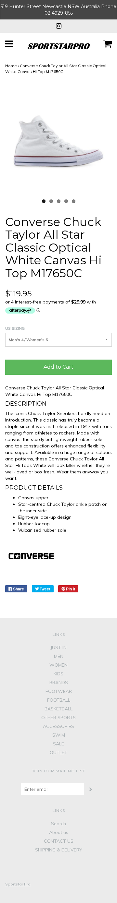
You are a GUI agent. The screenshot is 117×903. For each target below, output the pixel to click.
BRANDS (58, 682)
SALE (58, 744)
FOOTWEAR (59, 691)
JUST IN (58, 647)
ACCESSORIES (58, 726)
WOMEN (58, 665)
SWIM (58, 735)
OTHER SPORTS (58, 717)
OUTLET (58, 752)
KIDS (58, 674)
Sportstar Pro (18, 884)
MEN (58, 656)
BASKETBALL (58, 709)
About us (58, 832)
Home (11, 65)
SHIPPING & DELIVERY (58, 850)
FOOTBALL (58, 700)
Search (58, 823)
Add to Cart (58, 367)
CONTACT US (58, 841)
